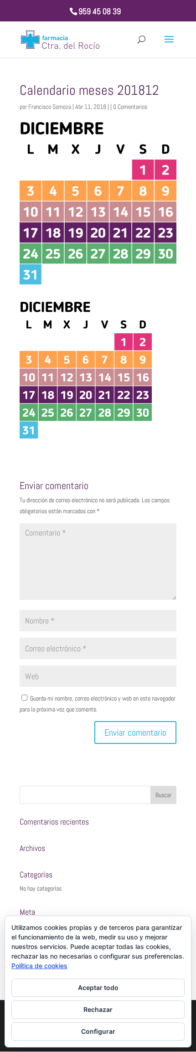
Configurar (98, 1031)
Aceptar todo (98, 987)
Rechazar (98, 1009)
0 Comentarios (130, 107)
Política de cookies (39, 965)
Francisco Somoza (49, 107)
